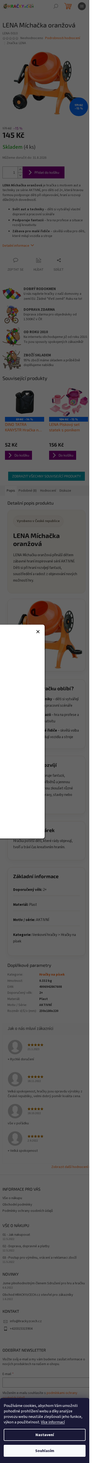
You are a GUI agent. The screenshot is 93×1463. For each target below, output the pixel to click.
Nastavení (44, 1435)
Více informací (53, 1422)
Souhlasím (44, 1451)
